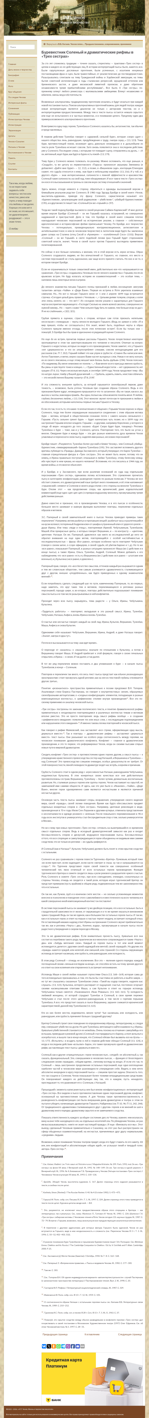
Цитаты (11, 136)
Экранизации (14, 130)
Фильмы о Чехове (16, 147)
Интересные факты (17, 103)
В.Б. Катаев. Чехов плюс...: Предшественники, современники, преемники (94, 44)
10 (51, 576)
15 (49, 866)
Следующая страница (130, 1334)
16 (65, 1148)
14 (70, 848)
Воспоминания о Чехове (19, 152)
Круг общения (15, 91)
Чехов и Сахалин (16, 141)
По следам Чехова (17, 97)
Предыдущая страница (55, 1334)
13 (63, 733)
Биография (13, 75)
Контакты (12, 169)
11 (127, 698)
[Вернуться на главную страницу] (74, 18)
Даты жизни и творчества (20, 69)
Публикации (14, 114)
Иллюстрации (14, 125)
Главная (12, 64)
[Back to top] (142, 1411)
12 (79, 722)
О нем (11, 80)
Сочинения (13, 108)
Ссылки (11, 163)
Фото (10, 86)
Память (11, 158)
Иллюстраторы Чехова (19, 119)
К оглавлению (92, 1334)
